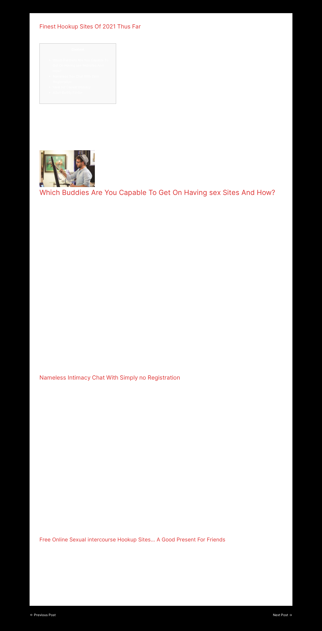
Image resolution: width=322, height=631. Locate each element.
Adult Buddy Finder (68, 92)
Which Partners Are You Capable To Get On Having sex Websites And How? (80, 65)
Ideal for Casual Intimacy (72, 87)
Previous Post (43, 615)
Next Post (282, 615)
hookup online (52, 34)
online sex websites (117, 142)
